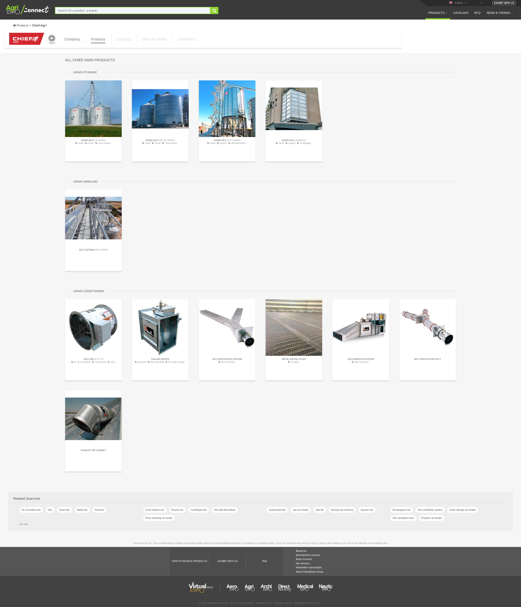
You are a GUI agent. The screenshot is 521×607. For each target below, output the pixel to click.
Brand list (301, 551)
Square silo (367, 509)
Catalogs (460, 12)
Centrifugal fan (198, 509)
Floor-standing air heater (159, 518)
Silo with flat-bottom (224, 509)
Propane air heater (431, 518)
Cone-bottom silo (154, 509)
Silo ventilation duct (403, 518)
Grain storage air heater (463, 509)
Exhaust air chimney (342, 509)
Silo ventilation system (430, 509)
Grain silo (64, 509)
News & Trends (498, 12)
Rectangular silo (402, 509)
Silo (50, 509)
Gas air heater (301, 509)
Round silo (177, 509)
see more (23, 524)
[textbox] (132, 10)
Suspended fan (277, 509)
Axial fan (99, 509)
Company (72, 39)
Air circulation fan (31, 509)
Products (436, 12)
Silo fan (320, 509)
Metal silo (82, 509)
